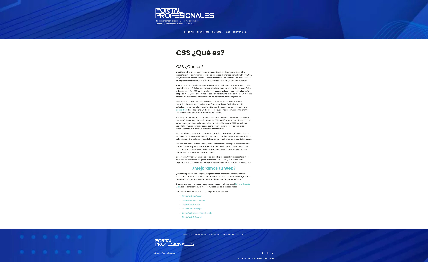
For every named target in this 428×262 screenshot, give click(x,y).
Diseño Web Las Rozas (191, 196)
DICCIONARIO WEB (231, 234)
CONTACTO (238, 32)
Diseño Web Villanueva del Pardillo (197, 213)
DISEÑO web (187, 234)
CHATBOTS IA (217, 32)
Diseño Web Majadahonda (193, 200)
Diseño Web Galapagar (192, 208)
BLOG (228, 32)
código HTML (181, 110)
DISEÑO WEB (189, 32)
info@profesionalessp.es (164, 253)
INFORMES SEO (203, 32)
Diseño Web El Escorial (192, 217)
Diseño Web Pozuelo (191, 204)
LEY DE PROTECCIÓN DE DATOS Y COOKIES (256, 258)
